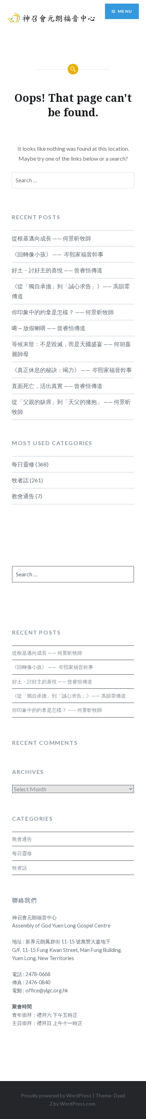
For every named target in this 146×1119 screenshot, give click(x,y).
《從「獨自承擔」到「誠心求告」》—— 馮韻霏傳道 (71, 291)
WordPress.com (77, 1104)
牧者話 (20, 480)
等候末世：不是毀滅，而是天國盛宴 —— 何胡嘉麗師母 (71, 348)
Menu (125, 11)
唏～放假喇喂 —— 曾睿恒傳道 (48, 328)
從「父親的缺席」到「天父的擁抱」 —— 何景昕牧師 (71, 406)
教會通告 (23, 496)
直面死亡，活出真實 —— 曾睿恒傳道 (57, 385)
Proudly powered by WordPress (56, 1095)
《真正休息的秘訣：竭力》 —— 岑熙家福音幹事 (72, 369)
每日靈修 (23, 464)
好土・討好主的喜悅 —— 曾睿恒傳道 (57, 270)
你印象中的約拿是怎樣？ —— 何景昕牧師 (63, 312)
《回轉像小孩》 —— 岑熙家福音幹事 (57, 254)
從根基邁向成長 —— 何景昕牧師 (51, 238)
